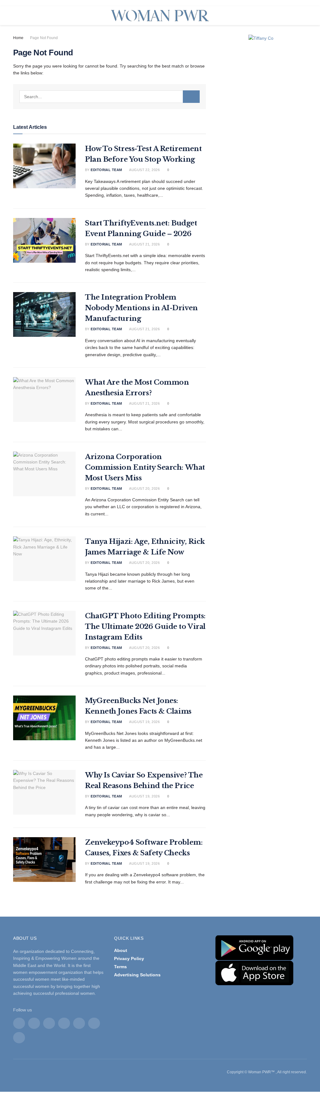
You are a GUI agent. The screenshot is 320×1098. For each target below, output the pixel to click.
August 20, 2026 (144, 488)
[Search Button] (191, 96)
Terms (120, 966)
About (120, 950)
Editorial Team (106, 170)
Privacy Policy (129, 958)
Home (18, 38)
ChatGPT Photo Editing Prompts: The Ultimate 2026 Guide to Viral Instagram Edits (145, 626)
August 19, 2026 (144, 722)
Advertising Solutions (137, 974)
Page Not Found (44, 38)
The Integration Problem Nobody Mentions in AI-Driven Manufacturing (141, 308)
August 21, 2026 (144, 244)
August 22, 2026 (144, 170)
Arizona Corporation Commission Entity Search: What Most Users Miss (145, 467)
